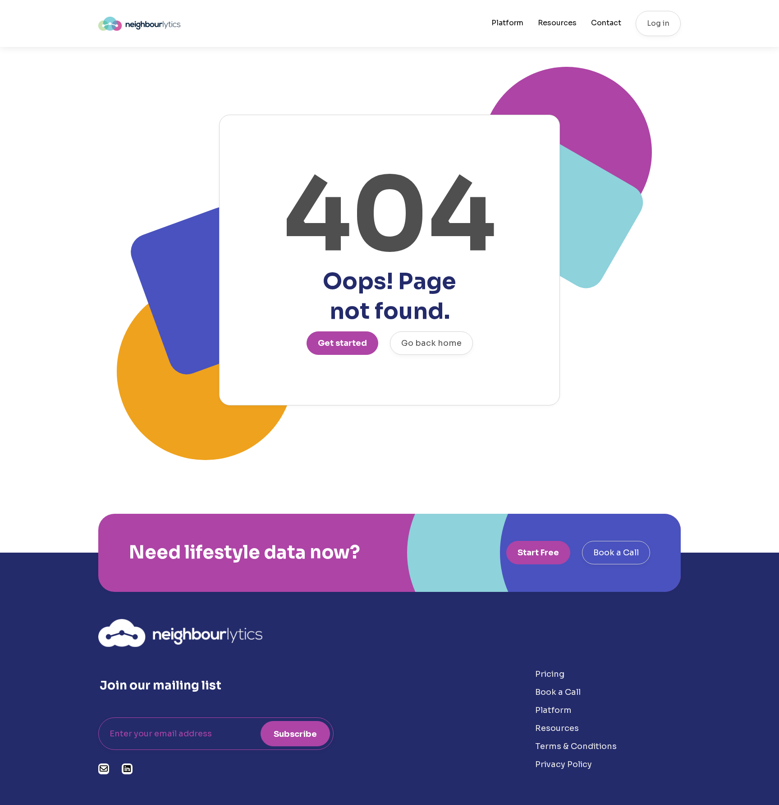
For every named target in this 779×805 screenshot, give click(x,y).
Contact (606, 23)
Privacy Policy (563, 764)
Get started (342, 343)
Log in (658, 23)
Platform (507, 23)
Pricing (549, 674)
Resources (557, 23)
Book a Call (616, 553)
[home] (139, 23)
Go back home (431, 343)
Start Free (538, 553)
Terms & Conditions (576, 746)
